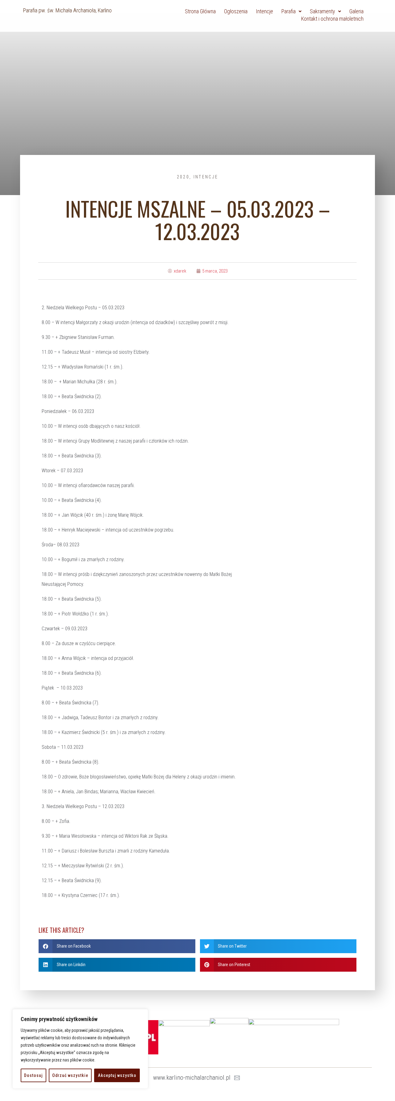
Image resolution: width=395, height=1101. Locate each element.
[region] (80, 1049)
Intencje (205, 176)
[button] (117, 946)
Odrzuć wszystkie (70, 1075)
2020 (183, 176)
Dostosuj (33, 1075)
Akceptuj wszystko (117, 1075)
